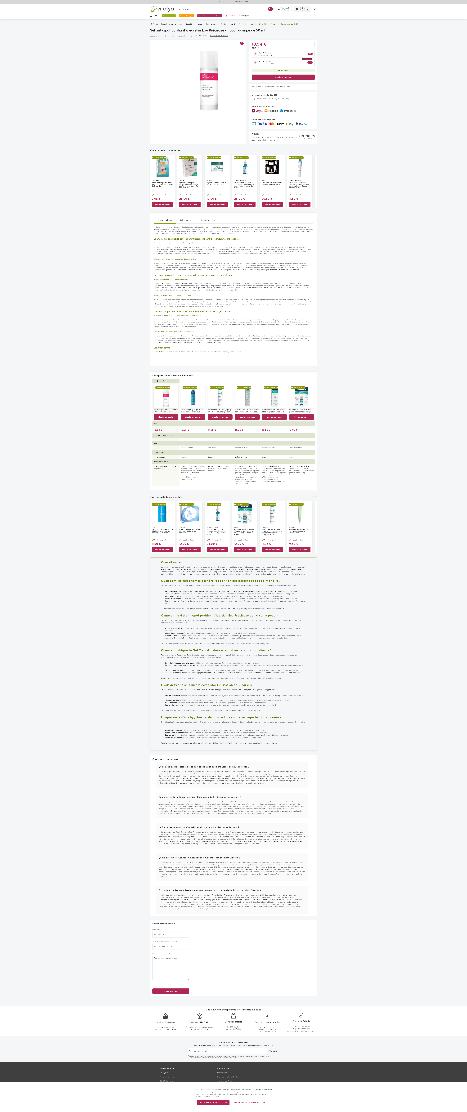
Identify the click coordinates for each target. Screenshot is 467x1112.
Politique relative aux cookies (207, 1096)
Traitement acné (228, 24)
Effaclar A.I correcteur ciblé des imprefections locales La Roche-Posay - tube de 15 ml (299, 185)
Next (315, 150)
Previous (312, 150)
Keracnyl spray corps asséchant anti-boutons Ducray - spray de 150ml (192, 411)
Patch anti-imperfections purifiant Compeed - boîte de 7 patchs (162, 184)
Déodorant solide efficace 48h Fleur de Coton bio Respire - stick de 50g (162, 531)
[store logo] (162, 9)
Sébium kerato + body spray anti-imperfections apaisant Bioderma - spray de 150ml (219, 411)
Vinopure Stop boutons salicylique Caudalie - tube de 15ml (298, 531)
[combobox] (225, 9)
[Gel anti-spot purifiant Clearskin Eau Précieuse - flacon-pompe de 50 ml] (166, 396)
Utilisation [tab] (186, 220)
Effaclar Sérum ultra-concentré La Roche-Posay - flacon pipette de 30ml (244, 185)
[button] (242, 43)
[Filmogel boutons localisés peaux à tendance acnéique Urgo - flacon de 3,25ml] (301, 396)
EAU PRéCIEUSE (201, 36)
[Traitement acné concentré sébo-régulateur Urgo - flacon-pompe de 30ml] (274, 396)
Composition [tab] (208, 220)
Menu (155, 16)
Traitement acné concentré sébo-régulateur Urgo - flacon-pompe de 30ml (273, 411)
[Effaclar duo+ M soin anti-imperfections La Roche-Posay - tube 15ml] (247, 396)
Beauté (189, 24)
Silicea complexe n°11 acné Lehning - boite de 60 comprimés (189, 531)
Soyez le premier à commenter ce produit (168, 36)
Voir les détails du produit (219, 36)
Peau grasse (211, 24)
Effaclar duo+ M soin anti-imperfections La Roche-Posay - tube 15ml (247, 411)
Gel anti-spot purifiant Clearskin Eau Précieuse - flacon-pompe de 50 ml (166, 411)
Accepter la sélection (213, 1103)
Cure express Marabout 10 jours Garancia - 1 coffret (272, 183)
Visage (199, 24)
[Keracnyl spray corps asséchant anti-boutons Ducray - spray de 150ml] (193, 396)
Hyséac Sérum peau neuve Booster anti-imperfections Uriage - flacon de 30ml (189, 185)
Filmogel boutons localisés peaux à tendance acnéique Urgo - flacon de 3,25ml (300, 411)
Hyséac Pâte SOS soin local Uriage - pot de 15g (217, 183)
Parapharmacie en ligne (171, 24)
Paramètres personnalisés (249, 1103)
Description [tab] (165, 220)
